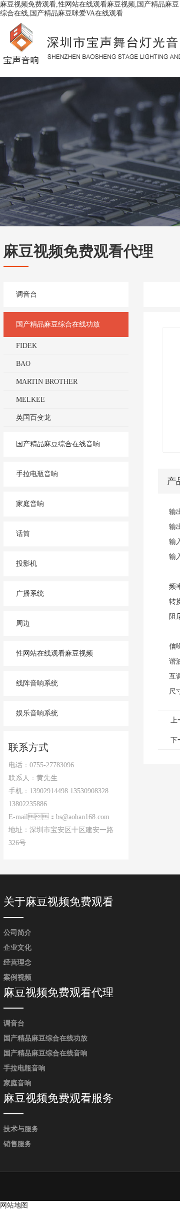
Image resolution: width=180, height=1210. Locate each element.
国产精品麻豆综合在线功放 (58, 324)
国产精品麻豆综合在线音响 (58, 444)
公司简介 (18, 932)
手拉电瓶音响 (37, 474)
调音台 (26, 294)
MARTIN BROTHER (47, 381)
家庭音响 (30, 504)
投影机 (26, 563)
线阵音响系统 (37, 683)
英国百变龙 (33, 417)
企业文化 (18, 947)
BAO (23, 363)
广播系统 (30, 593)
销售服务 (18, 1144)
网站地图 (14, 1205)
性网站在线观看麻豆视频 (54, 653)
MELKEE (30, 399)
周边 (23, 623)
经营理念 (18, 962)
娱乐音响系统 (37, 713)
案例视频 (18, 977)
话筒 (23, 533)
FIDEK (26, 345)
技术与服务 (21, 1129)
